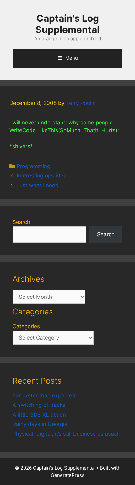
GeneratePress (67, 475)
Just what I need (38, 185)
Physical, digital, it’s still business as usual (65, 434)
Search (21, 222)
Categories (26, 326)
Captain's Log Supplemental (67, 24)
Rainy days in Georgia (40, 424)
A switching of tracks (39, 405)
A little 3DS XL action (39, 414)
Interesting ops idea (42, 175)
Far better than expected (44, 395)
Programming (33, 166)
